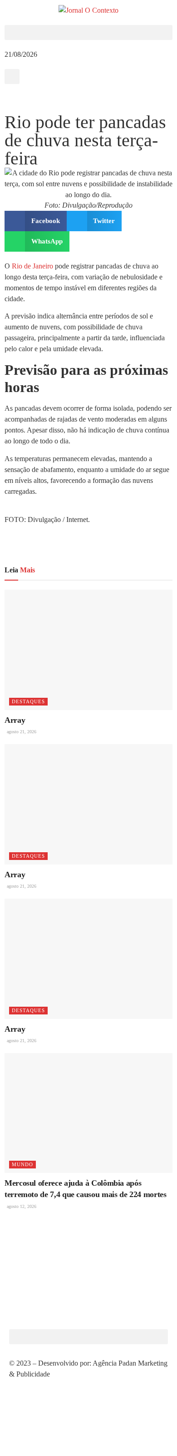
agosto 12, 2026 (20, 1206)
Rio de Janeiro (32, 266)
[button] (88, 32)
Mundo (22, 1164)
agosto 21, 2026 (20, 731)
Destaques (28, 701)
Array (15, 720)
